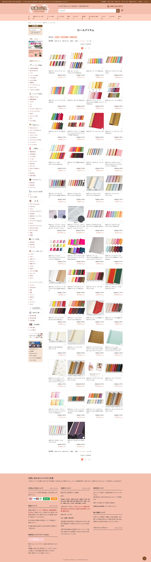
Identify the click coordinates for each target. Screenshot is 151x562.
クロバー (32, 256)
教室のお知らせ (133, 1)
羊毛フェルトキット (34, 128)
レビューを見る (33, 360)
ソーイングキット (33, 144)
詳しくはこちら (54, 488)
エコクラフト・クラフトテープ (36, 211)
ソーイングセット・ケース (35, 85)
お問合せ (140, 1)
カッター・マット (33, 87)
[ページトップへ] (144, 558)
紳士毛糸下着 (33, 318)
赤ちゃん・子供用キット (34, 168)
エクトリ (31, 278)
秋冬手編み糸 (33, 154)
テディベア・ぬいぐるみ (34, 204)
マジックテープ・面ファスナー (36, 108)
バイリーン (32, 294)
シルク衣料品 (33, 330)
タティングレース (33, 161)
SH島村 (31, 268)
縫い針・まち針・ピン (34, 70)
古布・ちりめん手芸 (34, 228)
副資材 (31, 235)
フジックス (32, 285)
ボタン (31, 118)
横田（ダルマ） (33, 263)
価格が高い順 (65, 41)
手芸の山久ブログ (33, 353)
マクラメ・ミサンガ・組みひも (36, 220)
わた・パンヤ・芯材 (34, 116)
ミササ (31, 299)
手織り (31, 232)
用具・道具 (32, 185)
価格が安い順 (58, 41)
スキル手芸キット (33, 137)
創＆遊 (31, 275)
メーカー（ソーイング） (37, 22)
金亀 (31, 290)
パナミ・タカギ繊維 (34, 271)
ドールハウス (32, 142)
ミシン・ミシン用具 (34, 75)
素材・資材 (32, 173)
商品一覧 (117, 1)
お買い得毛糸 (33, 175)
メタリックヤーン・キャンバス (36, 225)
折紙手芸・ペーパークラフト (36, 216)
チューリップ (32, 273)
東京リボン (45, 22)
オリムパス (32, 261)
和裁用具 (32, 82)
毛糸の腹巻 (32, 320)
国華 (31, 292)
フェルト (31, 209)
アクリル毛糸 (32, 156)
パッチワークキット (34, 135)
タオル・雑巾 (32, 327)
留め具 (31, 113)
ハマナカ (32, 254)
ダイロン (32, 266)
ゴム (31, 104)
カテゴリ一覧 (124, 1)
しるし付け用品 (33, 80)
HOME (29, 22)
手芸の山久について (34, 349)
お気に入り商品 (33, 355)
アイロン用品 (33, 120)
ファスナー (32, 101)
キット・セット (32, 166)
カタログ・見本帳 (33, 197)
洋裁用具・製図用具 (34, 68)
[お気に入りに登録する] (65, 68)
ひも (31, 106)
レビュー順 (88, 41)
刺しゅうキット (33, 132)
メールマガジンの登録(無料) (35, 358)
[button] (89, 48)
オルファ (31, 304)
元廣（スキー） (33, 259)
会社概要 (103, 1)
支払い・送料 (111, 1)
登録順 (76, 41)
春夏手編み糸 (33, 151)
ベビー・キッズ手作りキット (35, 130)
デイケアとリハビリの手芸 (35, 139)
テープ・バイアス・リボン (35, 111)
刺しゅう (31, 223)
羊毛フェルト (32, 206)
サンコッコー (32, 302)
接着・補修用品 (33, 99)
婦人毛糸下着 (33, 315)
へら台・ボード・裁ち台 (34, 89)
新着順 (71, 41)
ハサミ (31, 73)
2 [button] (85, 48)
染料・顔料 (32, 213)
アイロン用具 (33, 77)
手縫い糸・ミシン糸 (34, 97)
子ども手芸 (32, 218)
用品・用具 (32, 163)
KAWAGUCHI (33, 287)
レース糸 (32, 159)
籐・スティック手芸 (34, 230)
